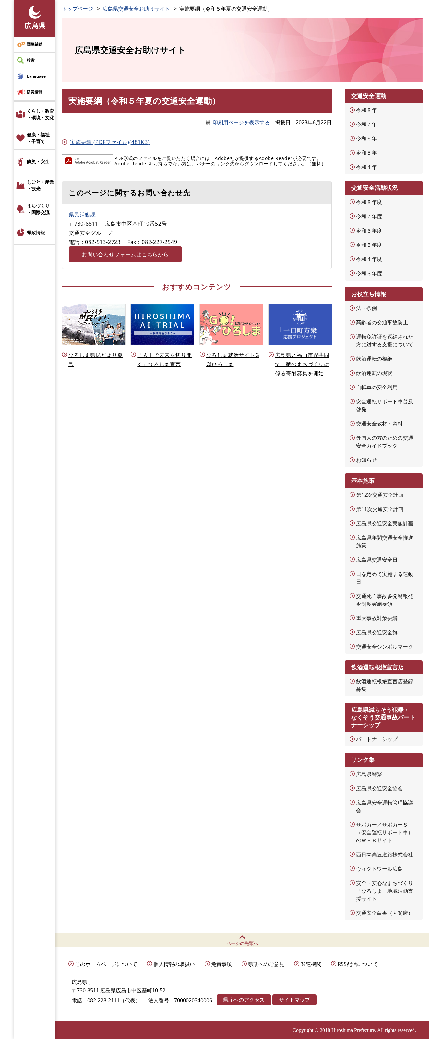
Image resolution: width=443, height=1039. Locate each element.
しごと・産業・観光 (40, 185)
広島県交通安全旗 (377, 632)
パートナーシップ (377, 739)
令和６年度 (369, 230)
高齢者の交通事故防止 (382, 322)
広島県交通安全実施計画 (384, 523)
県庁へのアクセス (244, 999)
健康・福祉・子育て (38, 137)
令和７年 (366, 124)
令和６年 (366, 138)
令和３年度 (369, 273)
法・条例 (366, 308)
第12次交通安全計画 (379, 494)
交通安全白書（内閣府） (384, 912)
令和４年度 (369, 259)
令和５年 (366, 152)
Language (36, 76)
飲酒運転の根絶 (374, 358)
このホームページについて (106, 964)
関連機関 (311, 964)
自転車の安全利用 (377, 387)
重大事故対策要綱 (377, 618)
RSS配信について (358, 964)
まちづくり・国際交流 (38, 208)
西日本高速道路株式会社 (384, 854)
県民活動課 (82, 214)
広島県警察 (369, 774)
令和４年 (366, 167)
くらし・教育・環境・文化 (40, 114)
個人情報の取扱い (174, 964)
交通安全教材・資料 (379, 423)
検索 (31, 60)
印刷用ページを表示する (241, 122)
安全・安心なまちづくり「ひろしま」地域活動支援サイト (384, 890)
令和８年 (366, 109)
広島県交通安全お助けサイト (136, 8)
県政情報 (36, 232)
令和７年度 (369, 216)
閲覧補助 (34, 44)
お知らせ (366, 459)
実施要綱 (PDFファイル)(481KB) (110, 142)
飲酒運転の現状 (374, 372)
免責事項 (221, 964)
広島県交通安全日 (377, 559)
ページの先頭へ (242, 943)
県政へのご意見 (266, 964)
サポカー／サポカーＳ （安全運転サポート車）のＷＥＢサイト (384, 832)
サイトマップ (294, 999)
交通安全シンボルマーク (384, 646)
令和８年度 (369, 202)
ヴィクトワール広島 (379, 868)
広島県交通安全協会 (379, 788)
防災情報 (34, 92)
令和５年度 (369, 244)
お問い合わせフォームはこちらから (125, 254)
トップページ (77, 8)
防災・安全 (38, 161)
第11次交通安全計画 (379, 509)
